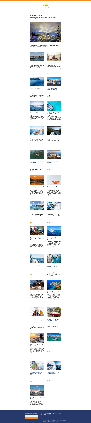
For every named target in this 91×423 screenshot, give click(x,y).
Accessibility (53, 421)
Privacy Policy (44, 421)
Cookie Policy (56, 421)
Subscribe (31, 417)
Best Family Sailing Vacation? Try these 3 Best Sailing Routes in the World (53, 266)
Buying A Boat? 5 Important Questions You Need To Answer (54, 187)
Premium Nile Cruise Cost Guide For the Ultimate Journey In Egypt (36, 212)
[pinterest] (53, 413)
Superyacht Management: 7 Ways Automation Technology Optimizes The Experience (53, 238)
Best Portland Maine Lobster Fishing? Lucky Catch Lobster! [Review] (53, 320)
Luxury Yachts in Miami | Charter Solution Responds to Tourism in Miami (54, 344)
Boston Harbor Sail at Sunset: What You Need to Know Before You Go (41, 43)
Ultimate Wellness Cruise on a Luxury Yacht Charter (53, 162)
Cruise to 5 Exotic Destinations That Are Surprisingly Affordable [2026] (53, 113)
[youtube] (59, 413)
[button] (59, 12)
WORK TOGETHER (68, 0)
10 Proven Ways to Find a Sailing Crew (36, 88)
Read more (48, 73)
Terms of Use (50, 421)
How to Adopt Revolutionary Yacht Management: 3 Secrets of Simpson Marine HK (37, 238)
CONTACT (64, 0)
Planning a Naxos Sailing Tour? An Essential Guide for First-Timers (52, 89)
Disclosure (48, 421)
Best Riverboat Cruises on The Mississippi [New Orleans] (37, 398)
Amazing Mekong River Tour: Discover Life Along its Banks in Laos (37, 187)
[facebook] (57, 413)
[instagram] (55, 413)
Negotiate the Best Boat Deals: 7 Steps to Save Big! (36, 113)
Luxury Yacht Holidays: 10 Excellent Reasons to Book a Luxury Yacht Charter (36, 292)
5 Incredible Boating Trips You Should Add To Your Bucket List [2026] (54, 373)
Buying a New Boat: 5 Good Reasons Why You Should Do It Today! (37, 345)
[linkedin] (60, 413)
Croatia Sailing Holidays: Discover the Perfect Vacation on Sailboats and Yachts (53, 292)
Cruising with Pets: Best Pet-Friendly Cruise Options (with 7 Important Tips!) (54, 63)
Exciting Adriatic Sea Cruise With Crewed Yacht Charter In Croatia (36, 137)
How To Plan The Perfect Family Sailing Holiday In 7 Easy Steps (36, 319)
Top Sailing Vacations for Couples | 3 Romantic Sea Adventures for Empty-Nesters (36, 373)
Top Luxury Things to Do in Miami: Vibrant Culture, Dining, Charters (54, 212)
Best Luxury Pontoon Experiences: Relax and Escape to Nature (53, 137)
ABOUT (60, 0)
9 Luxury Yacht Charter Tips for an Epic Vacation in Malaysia (36, 266)
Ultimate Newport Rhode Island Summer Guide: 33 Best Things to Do (36, 63)
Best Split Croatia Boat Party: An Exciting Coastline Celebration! (36, 162)
